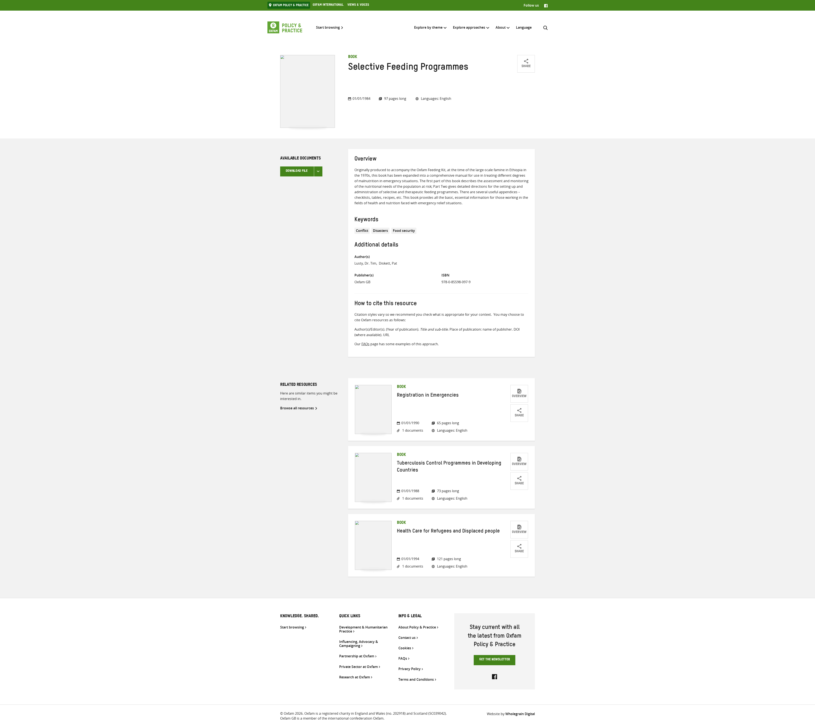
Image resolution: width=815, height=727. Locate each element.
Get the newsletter (494, 660)
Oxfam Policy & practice (291, 6)
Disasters (380, 230)
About (501, 27)
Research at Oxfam (354, 677)
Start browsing (328, 27)
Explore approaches (469, 27)
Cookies (404, 648)
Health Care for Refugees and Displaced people (448, 532)
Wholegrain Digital (520, 714)
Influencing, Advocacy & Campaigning (358, 644)
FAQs (365, 344)
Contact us (407, 638)
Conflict (362, 230)
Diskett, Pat (388, 263)
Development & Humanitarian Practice (363, 629)
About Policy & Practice (417, 627)
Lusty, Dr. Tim (365, 263)
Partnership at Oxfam (356, 656)
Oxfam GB (362, 282)
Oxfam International (328, 5)
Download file (297, 171)
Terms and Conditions (416, 680)
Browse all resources (297, 408)
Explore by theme (428, 27)
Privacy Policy (409, 669)
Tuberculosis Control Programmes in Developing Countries (449, 467)
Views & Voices (358, 5)
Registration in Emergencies (428, 396)
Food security (404, 230)
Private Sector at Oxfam (358, 667)
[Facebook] (546, 5)
